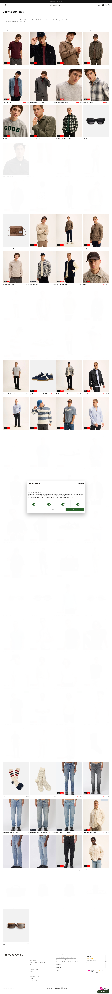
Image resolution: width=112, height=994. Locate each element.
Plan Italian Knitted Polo (8, 650)
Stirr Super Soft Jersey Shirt (89, 248)
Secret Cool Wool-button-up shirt (37, 102)
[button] (2, 5)
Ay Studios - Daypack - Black (62, 906)
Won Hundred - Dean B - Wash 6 (63, 832)
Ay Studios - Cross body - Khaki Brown (11, 248)
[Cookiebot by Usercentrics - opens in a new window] (78, 484)
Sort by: (89, 30)
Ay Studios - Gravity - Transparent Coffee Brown (12, 943)
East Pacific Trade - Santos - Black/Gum (65, 541)
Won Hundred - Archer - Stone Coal (91, 796)
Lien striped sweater (8, 358)
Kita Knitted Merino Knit (8, 284)
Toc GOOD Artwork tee (8, 138)
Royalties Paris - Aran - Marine (90, 759)
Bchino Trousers (60, 248)
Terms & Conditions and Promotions (37, 962)
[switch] (49, 504)
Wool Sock (32, 175)
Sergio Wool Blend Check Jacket (63, 138)
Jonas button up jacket (35, 322)
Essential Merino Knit (61, 322)
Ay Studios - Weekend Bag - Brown (64, 577)
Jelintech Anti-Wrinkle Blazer (89, 504)
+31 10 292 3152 (60, 957)
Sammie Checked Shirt (88, 102)
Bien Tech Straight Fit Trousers (63, 358)
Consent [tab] (36, 487)
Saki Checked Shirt (34, 284)
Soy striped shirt (86, 868)
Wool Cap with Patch (87, 358)
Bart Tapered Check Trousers (89, 175)
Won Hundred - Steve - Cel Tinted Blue (38, 832)
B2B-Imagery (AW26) (34, 976)
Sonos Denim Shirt (7, 102)
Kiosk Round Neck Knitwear (62, 102)
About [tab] (75, 487)
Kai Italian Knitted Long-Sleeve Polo (38, 467)
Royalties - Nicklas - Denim (9, 796)
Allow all (74, 509)
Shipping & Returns (34, 964)
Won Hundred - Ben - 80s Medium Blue (65, 796)
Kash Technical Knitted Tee (9, 65)
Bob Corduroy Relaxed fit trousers (64, 393)
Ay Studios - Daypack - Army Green (37, 906)
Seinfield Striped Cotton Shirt (90, 832)
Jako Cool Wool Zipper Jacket (10, 175)
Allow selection (55, 509)
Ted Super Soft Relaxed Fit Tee (90, 467)
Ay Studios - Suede (34, 614)
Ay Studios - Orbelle (87, 614)
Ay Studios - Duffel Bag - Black (10, 906)
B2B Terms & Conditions (35, 969)
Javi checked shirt (87, 65)
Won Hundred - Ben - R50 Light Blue (11, 832)
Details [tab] (56, 487)
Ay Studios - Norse (87, 138)
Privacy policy (33, 960)
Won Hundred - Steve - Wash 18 (10, 868)
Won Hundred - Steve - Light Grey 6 (64, 759)
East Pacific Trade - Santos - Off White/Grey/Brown (63, 468)
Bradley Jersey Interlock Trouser (10, 322)
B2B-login (32, 971)
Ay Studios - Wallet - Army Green (90, 906)
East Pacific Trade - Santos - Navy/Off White (38, 394)
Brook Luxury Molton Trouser (62, 175)
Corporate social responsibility (36, 957)
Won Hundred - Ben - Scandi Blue (37, 868)
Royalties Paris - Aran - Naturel (37, 796)
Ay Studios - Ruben (7, 614)
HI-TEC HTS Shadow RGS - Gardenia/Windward (9, 468)
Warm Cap (85, 284)
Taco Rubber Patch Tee (8, 541)
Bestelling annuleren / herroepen (37, 980)
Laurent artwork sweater (35, 211)
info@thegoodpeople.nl (70, 957)
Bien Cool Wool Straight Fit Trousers (11, 393)
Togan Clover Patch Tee (8, 577)
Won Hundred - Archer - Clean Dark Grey (65, 868)
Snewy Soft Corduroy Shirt (36, 65)
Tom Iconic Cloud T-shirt (35, 650)
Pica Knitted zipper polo (8, 723)
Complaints (32, 967)
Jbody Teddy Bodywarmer (62, 284)
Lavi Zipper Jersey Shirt (8, 211)
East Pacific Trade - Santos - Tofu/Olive (39, 358)
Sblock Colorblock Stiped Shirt (90, 431)
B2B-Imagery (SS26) (34, 973)
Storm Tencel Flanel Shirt (62, 65)
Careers (31, 978)
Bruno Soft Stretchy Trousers (63, 211)
